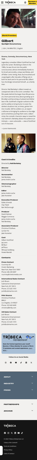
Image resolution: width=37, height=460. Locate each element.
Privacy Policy (8, 450)
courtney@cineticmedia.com (12, 274)
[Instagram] (5, 362)
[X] (31, 362)
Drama (4, 56)
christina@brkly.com (9, 308)
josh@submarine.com (9, 291)
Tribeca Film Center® (10, 442)
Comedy (11, 56)
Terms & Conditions (10, 446)
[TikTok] (21, 362)
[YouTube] (16, 362)
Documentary (21, 56)
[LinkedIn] (26, 362)
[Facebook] (11, 362)
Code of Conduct (9, 453)
